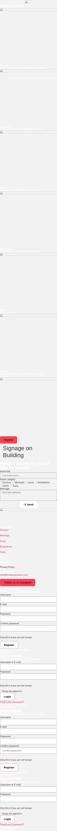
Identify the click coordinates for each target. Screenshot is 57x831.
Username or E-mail (10, 662)
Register (4, 562)
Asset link (5, 471)
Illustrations (44, 482)
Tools (15, 486)
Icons (31, 482)
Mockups (19, 482)
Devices (6, 482)
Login (3, 559)
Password (5, 614)
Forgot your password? (12, 702)
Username (5, 595)
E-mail (3, 604)
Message (5, 489)
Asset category (7, 479)
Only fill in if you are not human (16, 637)
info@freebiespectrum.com (14, 575)
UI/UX (5, 486)
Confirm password (9, 623)
